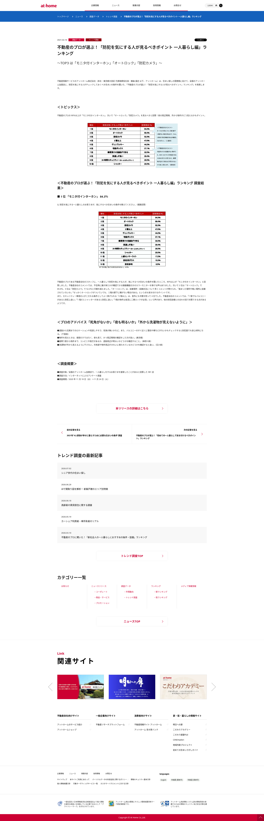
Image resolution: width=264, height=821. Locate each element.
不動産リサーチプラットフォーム (110, 724)
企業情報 (95, 5)
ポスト (201, 40)
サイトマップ (62, 779)
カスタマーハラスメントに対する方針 (115, 783)
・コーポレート (101, 591)
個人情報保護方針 (63, 783)
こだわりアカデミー (181, 729)
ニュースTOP (132, 621)
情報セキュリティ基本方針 (140, 779)
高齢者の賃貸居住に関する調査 (84, 505)
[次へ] (213, 687)
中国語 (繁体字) (177, 780)
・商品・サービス (101, 597)
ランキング (156, 586)
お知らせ (65, 586)
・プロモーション (101, 603)
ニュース (115, 5)
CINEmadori (178, 739)
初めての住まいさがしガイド (185, 750)
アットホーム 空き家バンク (146, 729)
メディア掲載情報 (188, 586)
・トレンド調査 (130, 597)
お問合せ (177, 5)
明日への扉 (178, 724)
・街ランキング (160, 597)
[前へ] (51, 687)
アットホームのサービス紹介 (69, 724)
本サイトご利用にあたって (80, 779)
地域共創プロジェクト (182, 745)
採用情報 (96, 773)
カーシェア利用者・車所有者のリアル (82, 521)
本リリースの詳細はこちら (132, 408)
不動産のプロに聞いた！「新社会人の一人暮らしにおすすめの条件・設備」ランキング (104, 537)
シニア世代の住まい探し (83, 472)
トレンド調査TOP (132, 556)
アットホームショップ (66, 729)
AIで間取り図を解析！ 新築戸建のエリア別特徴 (84, 489)
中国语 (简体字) (193, 780)
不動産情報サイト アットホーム (148, 724)
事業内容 (136, 5)
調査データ (126, 586)
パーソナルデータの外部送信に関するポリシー (109, 779)
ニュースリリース (98, 586)
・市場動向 (129, 591)
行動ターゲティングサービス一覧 (85, 783)
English (163, 780)
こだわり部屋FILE (180, 734)
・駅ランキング (160, 591)
